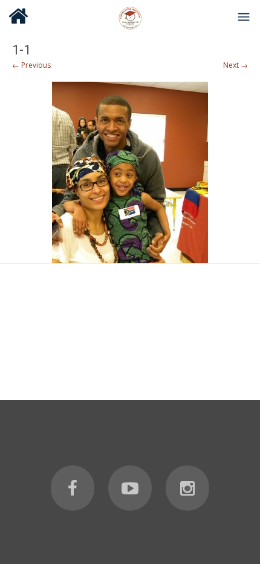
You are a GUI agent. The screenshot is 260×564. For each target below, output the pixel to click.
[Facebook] (72, 488)
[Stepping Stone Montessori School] (130, 16)
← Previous (31, 65)
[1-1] (130, 172)
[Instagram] (187, 488)
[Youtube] (130, 488)
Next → (235, 65)
